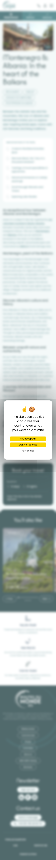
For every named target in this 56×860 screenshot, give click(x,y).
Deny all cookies (28, 444)
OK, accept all (28, 438)
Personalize (28, 450)
